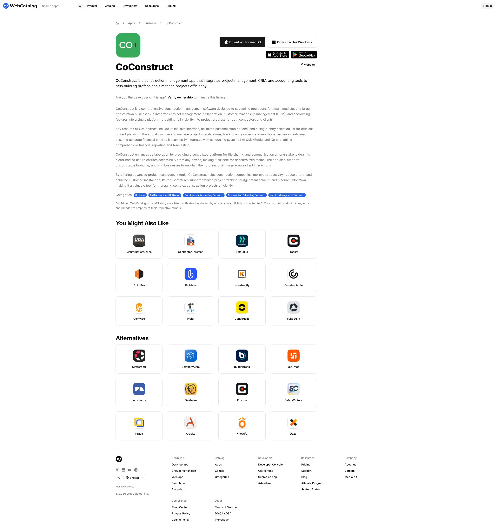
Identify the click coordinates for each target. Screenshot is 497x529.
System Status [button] (310, 489)
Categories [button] (222, 477)
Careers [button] (350, 470)
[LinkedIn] (123, 470)
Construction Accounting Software (204, 195)
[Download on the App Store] (277, 54)
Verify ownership (180, 97)
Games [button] (219, 470)
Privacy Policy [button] (181, 513)
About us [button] (350, 464)
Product (92, 5)
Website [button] (309, 64)
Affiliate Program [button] (312, 483)
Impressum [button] (222, 519)
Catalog (110, 5)
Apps (131, 23)
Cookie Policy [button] (180, 519)
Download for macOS (245, 42)
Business (150, 23)
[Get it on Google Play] (304, 54)
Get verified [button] (265, 470)
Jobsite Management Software (287, 195)
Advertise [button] (264, 483)
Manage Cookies (125, 486)
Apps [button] (218, 464)
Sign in (487, 5)
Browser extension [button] (184, 470)
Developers (130, 5)
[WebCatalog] (119, 459)
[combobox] (134, 478)
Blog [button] (304, 477)
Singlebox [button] (178, 489)
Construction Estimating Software (246, 195)
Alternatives (132, 338)
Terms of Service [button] (226, 507)
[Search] (80, 5)
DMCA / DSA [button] (223, 513)
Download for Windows (294, 42)
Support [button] (306, 470)
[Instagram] (135, 470)
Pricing (171, 5)
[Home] (20, 6)
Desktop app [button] (180, 464)
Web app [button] (177, 477)
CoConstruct (174, 23)
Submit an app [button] (267, 477)
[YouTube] (129, 470)
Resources (152, 5)
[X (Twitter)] (117, 470)
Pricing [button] (305, 464)
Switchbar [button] (178, 483)
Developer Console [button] (270, 464)
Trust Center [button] (180, 507)
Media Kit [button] (351, 477)
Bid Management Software (165, 195)
